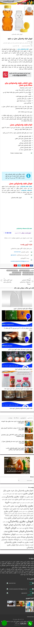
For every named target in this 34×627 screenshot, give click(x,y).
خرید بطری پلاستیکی (19, 504)
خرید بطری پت (15, 502)
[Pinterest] (18, 619)
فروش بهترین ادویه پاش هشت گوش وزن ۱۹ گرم (20, 349)
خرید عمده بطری (18, 509)
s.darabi (29, 41)
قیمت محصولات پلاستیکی (26, 545)
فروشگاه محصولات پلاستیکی (10, 539)
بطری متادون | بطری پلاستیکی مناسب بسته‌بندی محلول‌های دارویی (19, 472)
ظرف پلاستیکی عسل (26, 43)
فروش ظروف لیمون (20, 528)
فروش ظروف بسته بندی (12, 270)
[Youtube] (15, 619)
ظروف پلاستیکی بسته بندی (16, 43)
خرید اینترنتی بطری (9, 499)
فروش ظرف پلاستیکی (26, 186)
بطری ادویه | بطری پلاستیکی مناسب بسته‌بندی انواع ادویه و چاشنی (15, 449)
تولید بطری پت (28, 497)
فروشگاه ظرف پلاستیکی (28, 274)
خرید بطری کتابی (12, 506)
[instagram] (13, 619)
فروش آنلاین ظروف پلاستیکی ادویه (23, 369)
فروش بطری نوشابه (11, 515)
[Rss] (23, 619)
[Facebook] (21, 619)
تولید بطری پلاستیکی (14, 496)
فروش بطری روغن (21, 515)
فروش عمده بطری (16, 531)
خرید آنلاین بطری (20, 499)
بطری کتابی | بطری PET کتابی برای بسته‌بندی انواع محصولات (12, 435)
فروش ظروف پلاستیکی (28, 272)
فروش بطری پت (10, 517)
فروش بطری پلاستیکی (20, 521)
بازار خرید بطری (12, 490)
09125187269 (17, 252)
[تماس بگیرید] (30, 623)
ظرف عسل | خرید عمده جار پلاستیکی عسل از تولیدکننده (13, 442)
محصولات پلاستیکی (26, 190)
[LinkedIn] (16, 619)
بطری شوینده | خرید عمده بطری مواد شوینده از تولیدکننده (12, 422)
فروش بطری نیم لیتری (25, 518)
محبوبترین (23, 418)
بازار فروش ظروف (19, 494)
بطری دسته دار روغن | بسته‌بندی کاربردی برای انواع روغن (12, 428)
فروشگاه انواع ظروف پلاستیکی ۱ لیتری (23, 308)
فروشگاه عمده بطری (23, 540)
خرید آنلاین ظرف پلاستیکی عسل (7, 280)
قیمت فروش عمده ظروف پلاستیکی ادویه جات (21, 408)
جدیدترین (30, 418)
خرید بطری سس (23, 502)
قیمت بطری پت (27, 542)
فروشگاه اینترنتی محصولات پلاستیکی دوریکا (25, 281)
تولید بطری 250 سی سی (8, 494)
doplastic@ (13, 255)
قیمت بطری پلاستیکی (13, 542)
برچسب (10, 418)
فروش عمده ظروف (17, 272)
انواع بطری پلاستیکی (25, 490)
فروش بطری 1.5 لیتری (12, 513)
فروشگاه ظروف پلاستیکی (15, 274)
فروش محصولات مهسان (21, 534)
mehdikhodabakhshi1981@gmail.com (20, 261)
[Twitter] (20, 619)
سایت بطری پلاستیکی (22, 511)
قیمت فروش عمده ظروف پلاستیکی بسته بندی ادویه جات (18, 389)
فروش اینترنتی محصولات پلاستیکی (25, 513)
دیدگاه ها (16, 418)
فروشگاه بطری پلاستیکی (18, 537)
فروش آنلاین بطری (11, 511)
